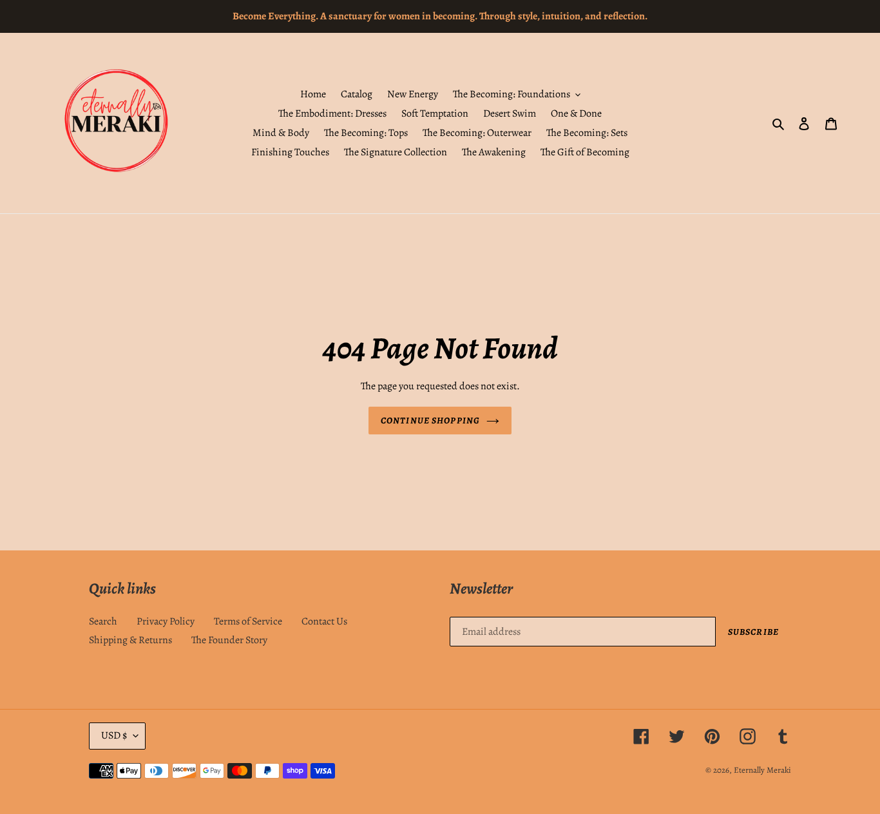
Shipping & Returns (130, 640)
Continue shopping (430, 420)
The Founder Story (229, 640)
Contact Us (324, 621)
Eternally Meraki (762, 769)
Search (103, 621)
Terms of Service (248, 621)
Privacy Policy (166, 621)
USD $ (114, 735)
